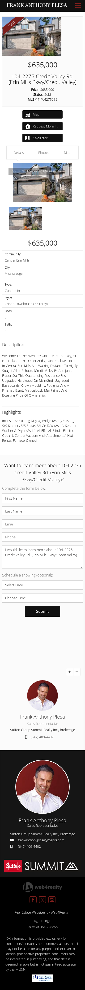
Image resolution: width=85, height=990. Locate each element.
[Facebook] (33, 899)
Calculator (39, 138)
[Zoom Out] (77, 672)
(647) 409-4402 (42, 737)
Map (36, 114)
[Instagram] (51, 899)
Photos (43, 152)
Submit (42, 611)
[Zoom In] (69, 672)
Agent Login (42, 920)
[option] (42, 182)
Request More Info (46, 126)
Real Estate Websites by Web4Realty (41, 912)
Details (19, 152)
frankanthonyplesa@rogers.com (41, 840)
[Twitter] (42, 899)
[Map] (42, 646)
